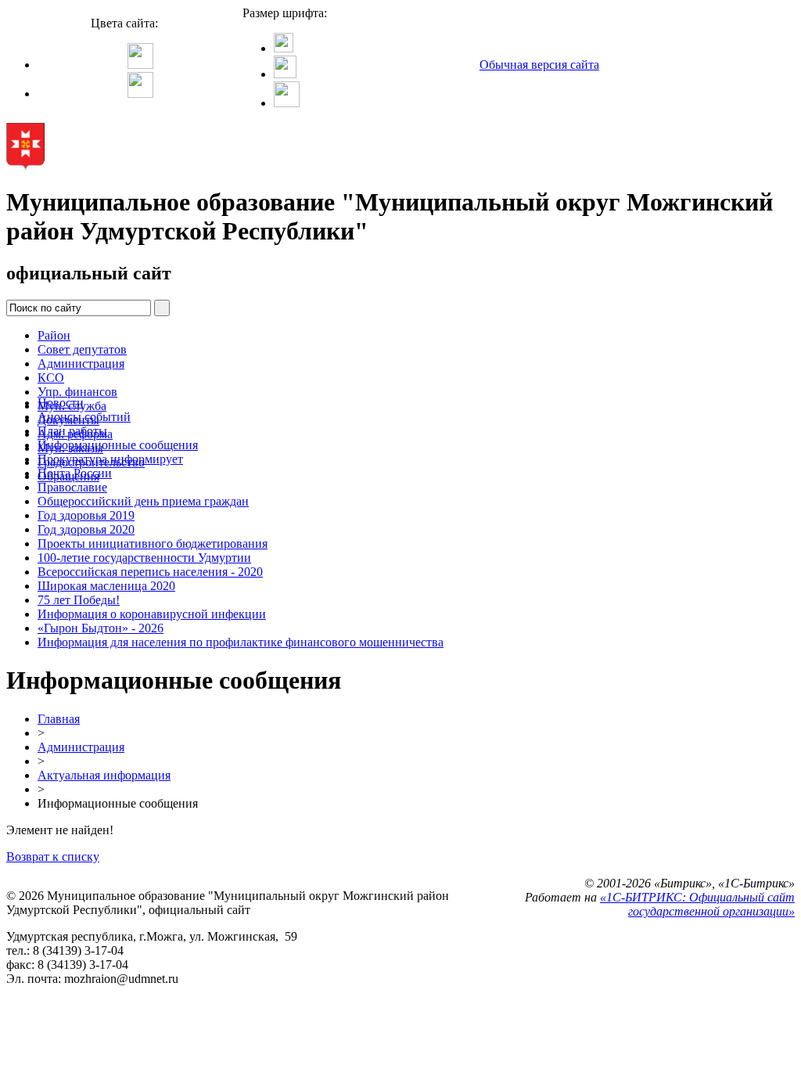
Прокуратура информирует (110, 459)
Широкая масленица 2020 (106, 585)
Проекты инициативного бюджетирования (153, 543)
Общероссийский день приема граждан (143, 501)
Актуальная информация (104, 775)
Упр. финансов (77, 391)
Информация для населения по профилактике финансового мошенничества (241, 642)
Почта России (75, 473)
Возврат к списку (52, 856)
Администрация (81, 363)
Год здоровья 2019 (86, 515)
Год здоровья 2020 (86, 529)
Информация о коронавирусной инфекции (152, 614)
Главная (59, 718)
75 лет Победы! (79, 599)
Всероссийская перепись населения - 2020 (150, 571)
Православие (72, 487)
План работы (72, 430)
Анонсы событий (84, 416)
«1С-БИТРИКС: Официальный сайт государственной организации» (697, 904)
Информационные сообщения (118, 445)
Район (54, 335)
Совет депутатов (82, 349)
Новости (61, 402)
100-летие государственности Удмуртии (144, 557)
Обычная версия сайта (539, 64)
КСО (51, 377)
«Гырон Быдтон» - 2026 (100, 628)
